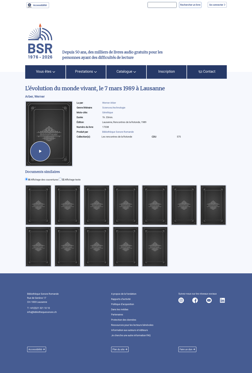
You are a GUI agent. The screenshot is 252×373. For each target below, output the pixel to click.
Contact (208, 71)
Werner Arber (109, 102)
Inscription (166, 71)
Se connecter (216, 4)
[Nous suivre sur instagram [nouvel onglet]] (181, 300)
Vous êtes (44, 71)
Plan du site (118, 349)
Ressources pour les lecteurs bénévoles (132, 325)
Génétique (107, 112)
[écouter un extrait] (40, 151)
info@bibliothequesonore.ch (42, 312)
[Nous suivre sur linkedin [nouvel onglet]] (222, 300)
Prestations (84, 71)
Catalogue (124, 71)
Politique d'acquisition (122, 304)
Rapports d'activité (121, 299)
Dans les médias (119, 309)
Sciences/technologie (113, 107)
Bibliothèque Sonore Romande (118, 131)
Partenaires (117, 314)
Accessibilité (40, 5)
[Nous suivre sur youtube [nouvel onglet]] (209, 300)
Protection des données (123, 319)
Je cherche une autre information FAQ (131, 335)
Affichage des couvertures (44, 179)
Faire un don (186, 349)
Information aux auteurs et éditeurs (129, 330)
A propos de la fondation (123, 293)
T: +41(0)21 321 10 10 (38, 308)
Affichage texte (72, 179)
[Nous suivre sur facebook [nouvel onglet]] (195, 300)
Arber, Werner (35, 96)
